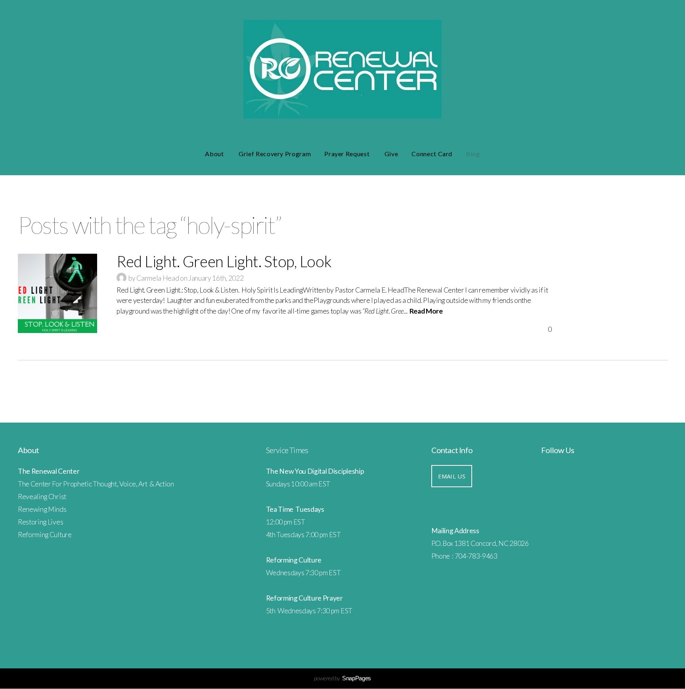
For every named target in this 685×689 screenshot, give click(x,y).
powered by (342, 678)
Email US (451, 476)
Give (391, 153)
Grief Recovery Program (275, 153)
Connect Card (431, 153)
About (215, 153)
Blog (473, 153)
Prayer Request (347, 153)
